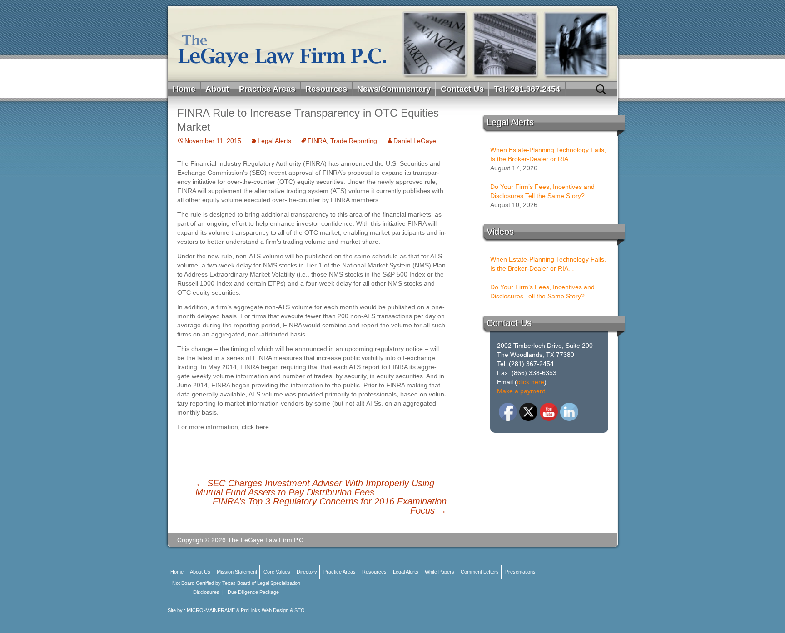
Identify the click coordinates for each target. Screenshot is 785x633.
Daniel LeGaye (414, 140)
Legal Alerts (274, 140)
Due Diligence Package (253, 592)
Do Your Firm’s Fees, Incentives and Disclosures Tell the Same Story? (542, 191)
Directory (307, 571)
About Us (200, 571)
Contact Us (462, 89)
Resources (326, 89)
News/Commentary (394, 89)
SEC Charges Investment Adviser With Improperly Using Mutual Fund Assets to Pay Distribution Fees (314, 487)
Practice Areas (267, 89)
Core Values (276, 571)
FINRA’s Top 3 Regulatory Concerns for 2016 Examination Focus (330, 506)
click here (530, 382)
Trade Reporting (353, 140)
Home (184, 89)
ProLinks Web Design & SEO (273, 610)
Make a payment (521, 391)
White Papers (439, 571)
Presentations (520, 571)
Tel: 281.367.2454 (527, 89)
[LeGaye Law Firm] (392, 43)
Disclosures (206, 592)
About (217, 89)
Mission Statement (237, 571)
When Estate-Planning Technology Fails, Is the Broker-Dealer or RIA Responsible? (548, 154)
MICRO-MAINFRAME (211, 610)
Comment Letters (480, 571)
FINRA (317, 140)
